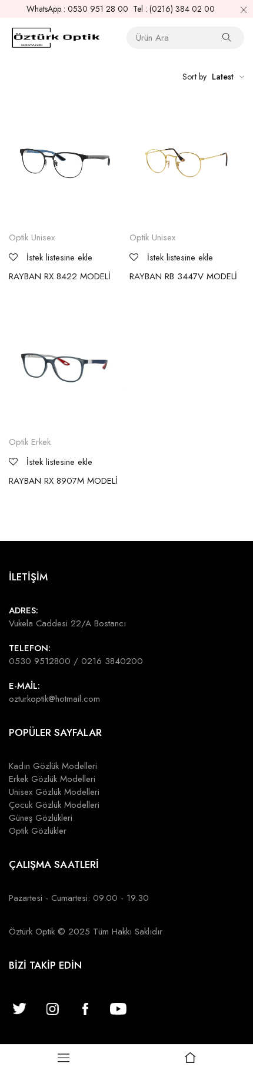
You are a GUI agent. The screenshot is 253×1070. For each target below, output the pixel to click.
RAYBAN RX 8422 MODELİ (60, 276)
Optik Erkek (30, 441)
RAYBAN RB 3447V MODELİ (183, 276)
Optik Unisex (32, 237)
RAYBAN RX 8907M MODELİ (63, 480)
